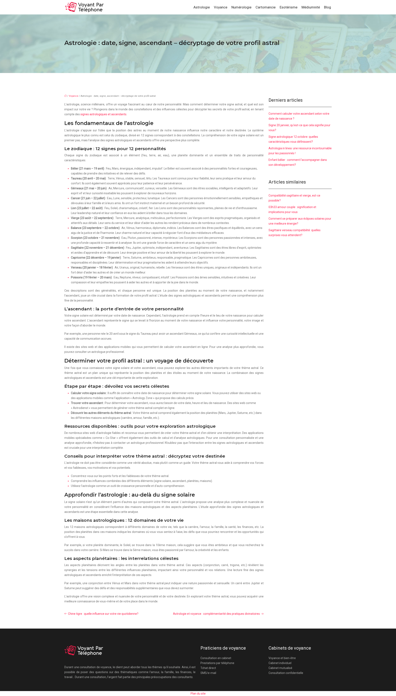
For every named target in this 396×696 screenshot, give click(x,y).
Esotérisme (288, 7)
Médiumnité (311, 7)
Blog (327, 7)
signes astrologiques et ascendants (103, 114)
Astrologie (201, 7)
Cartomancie (266, 7)
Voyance (220, 7)
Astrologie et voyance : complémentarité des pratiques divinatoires (216, 613)
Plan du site (198, 693)
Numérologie (241, 7)
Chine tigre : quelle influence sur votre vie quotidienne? (103, 613)
